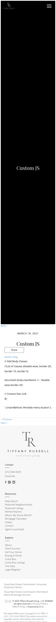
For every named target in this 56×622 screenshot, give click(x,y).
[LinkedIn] (13, 482)
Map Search (11, 501)
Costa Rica (10, 559)
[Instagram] (9, 482)
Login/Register (13, 569)
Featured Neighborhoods (18, 504)
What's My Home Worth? (18, 515)
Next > (4, 423)
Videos (8, 522)
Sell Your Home (13, 552)
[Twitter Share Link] (14, 358)
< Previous (6, 419)
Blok (41, 606)
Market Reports (13, 511)
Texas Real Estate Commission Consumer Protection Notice (25, 586)
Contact (9, 525)
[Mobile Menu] (48, 6)
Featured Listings (14, 508)
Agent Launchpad (14, 529)
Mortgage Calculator (16, 518)
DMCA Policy (19, 606)
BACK (4, 325)
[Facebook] (5, 482)
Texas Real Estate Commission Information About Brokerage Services (26, 593)
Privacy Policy (40, 603)
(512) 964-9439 (13, 472)
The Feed (10, 566)
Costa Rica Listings (15, 562)
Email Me (10, 476)
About (8, 545)
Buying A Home (13, 555)
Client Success (12, 548)
